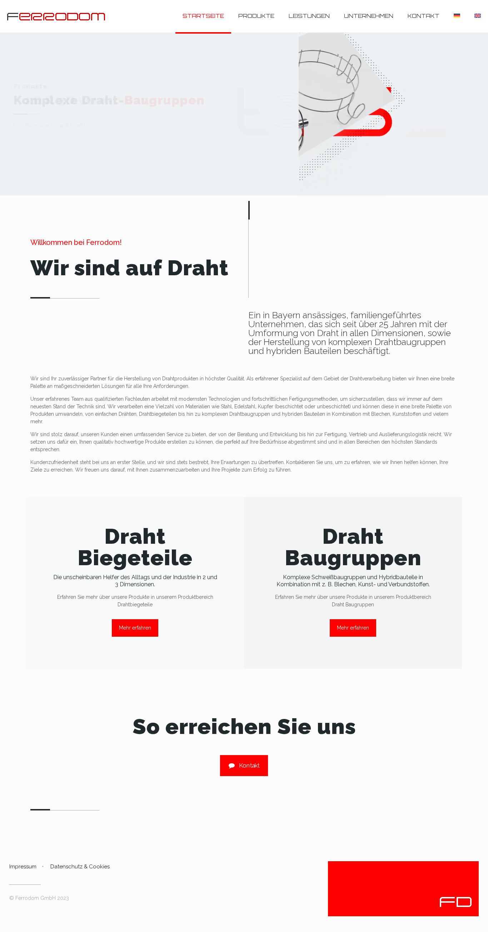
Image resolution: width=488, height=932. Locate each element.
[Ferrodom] (56, 16)
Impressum (22, 866)
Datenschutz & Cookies (80, 866)
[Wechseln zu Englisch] (477, 16)
